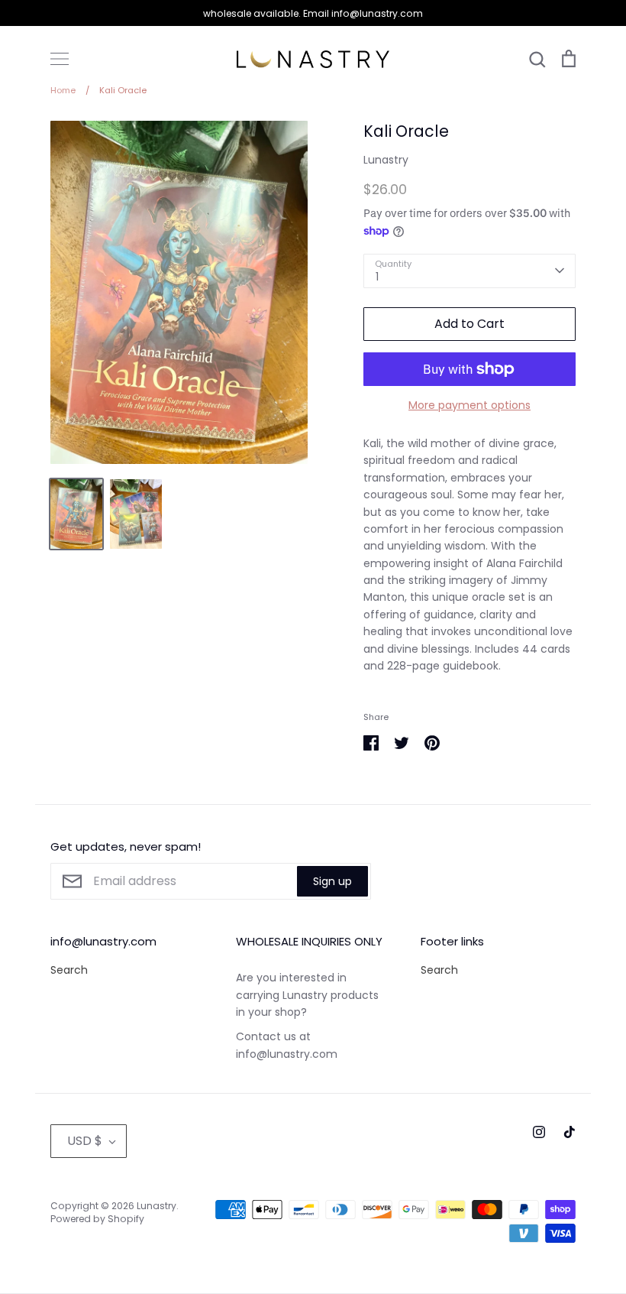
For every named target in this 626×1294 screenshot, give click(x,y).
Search (69, 970)
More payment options (469, 405)
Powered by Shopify (97, 1218)
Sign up (332, 881)
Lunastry (385, 159)
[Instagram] (539, 1132)
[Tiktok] (569, 1132)
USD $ (84, 1141)
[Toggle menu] (59, 59)
